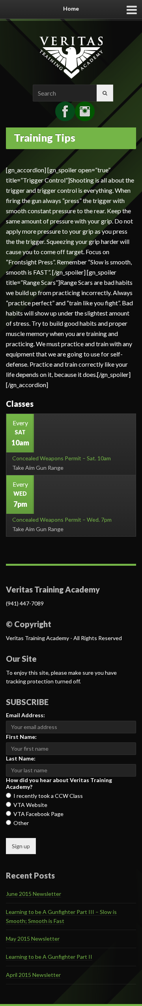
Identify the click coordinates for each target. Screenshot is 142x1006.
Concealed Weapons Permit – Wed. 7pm (62, 519)
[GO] (105, 93)
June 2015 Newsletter (33, 893)
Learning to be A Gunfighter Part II (49, 956)
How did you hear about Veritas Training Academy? (59, 783)
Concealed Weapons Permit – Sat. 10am (61, 458)
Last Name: (21, 758)
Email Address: (25, 715)
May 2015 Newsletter (33, 938)
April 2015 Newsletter (33, 974)
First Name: (21, 736)
